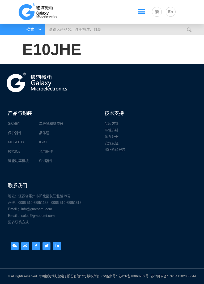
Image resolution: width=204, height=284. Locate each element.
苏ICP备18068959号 (133, 276)
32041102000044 (183, 276)
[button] (141, 12)
